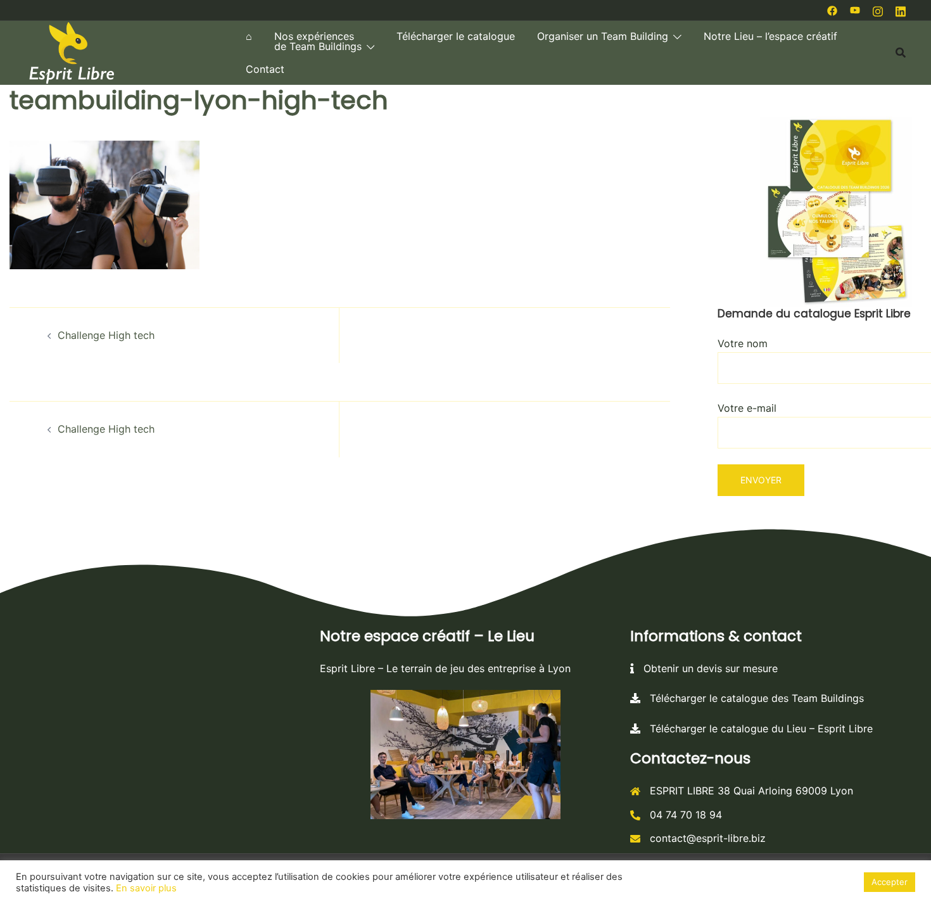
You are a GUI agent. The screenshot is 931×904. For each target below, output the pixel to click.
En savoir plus (146, 888)
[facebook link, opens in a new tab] (832, 9)
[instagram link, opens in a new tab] (878, 9)
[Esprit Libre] (71, 51)
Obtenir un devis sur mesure (706, 668)
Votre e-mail (747, 408)
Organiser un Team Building (602, 36)
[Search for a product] (901, 53)
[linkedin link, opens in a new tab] (901, 9)
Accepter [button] (889, 882)
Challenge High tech (106, 335)
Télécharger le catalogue (455, 36)
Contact (265, 69)
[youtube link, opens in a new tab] (855, 9)
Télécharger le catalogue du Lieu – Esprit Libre (756, 728)
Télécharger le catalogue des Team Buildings (752, 698)
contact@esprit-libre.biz (708, 838)
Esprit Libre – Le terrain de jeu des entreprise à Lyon (445, 668)
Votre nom (743, 343)
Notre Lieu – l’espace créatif (770, 36)
